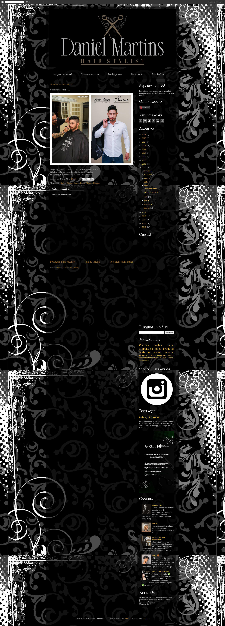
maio (146, 186)
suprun (127, 618)
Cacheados (143, 358)
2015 (144, 216)
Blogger (146, 618)
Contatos (158, 74)
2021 (144, 153)
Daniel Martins (86, 183)
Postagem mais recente (62, 261)
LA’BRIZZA (170, 358)
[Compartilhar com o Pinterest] (93, 179)
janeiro (147, 208)
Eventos (171, 355)
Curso (154, 523)
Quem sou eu (157, 505)
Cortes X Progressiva (160, 571)
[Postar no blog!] (85, 179)
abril (146, 197)
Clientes (69, 183)
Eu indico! (156, 348)
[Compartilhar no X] (88, 179)
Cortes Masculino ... (151, 189)
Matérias (144, 352)
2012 (144, 227)
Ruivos (156, 358)
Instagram (115, 74)
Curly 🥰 (155, 555)
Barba (63, 183)
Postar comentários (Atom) (68, 267)
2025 (144, 138)
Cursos (151, 358)
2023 (144, 146)
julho (146, 182)
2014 (144, 220)
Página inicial (92, 261)
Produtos (168, 348)
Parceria (150, 355)
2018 (144, 164)
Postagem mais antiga (121, 261)
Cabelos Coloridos (164, 352)
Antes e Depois (144, 360)
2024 (144, 142)
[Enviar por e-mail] (83, 179)
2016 (144, 212)
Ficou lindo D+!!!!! (151, 192)
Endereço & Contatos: (149, 417)
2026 (144, 135)
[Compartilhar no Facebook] (90, 179)
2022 (144, 149)
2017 (144, 168)
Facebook (137, 74)
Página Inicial (62, 74)
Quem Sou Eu (90, 74)
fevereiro (148, 204)
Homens (96, 183)
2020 (144, 157)
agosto (147, 178)
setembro (148, 175)
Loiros (142, 355)
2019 (144, 160)
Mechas (163, 358)
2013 (144, 223)
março (147, 200)
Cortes (76, 183)
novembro (148, 171)
